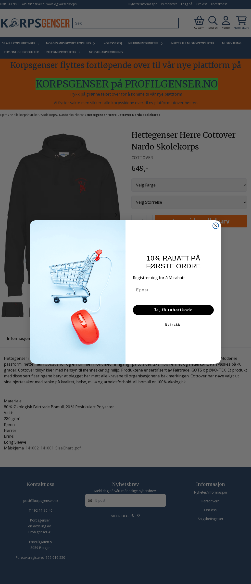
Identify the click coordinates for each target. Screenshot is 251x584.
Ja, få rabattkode (173, 310)
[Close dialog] (216, 226)
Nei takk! (173, 324)
